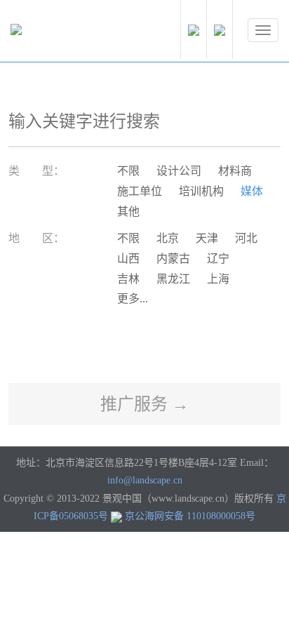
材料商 (235, 171)
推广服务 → (144, 404)
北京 (167, 238)
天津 (207, 238)
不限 (128, 171)
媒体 (252, 191)
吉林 (128, 279)
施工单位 (139, 191)
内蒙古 (173, 259)
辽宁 (218, 259)
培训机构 (201, 191)
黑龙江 (173, 279)
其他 (128, 212)
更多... (132, 299)
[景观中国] (60, 33)
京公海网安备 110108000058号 (190, 516)
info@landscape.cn (144, 480)
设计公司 (178, 171)
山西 (128, 259)
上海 (218, 279)
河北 (246, 238)
